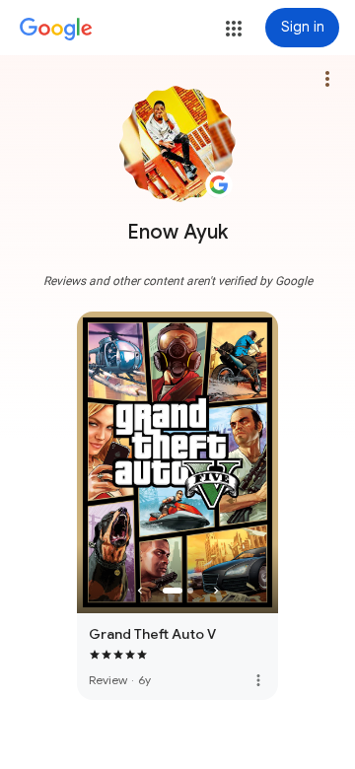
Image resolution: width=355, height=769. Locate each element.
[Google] (56, 29)
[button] (233, 28)
